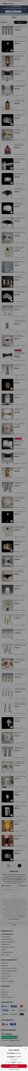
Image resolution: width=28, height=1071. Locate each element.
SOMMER (14, 1062)
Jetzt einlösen (14, 1066)
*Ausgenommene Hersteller (14, 1069)
